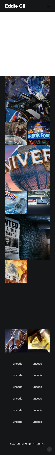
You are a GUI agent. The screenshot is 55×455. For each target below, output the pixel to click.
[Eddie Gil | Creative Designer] (15, 6)
